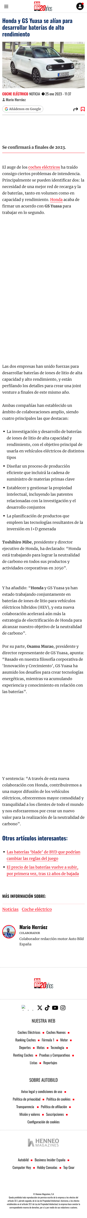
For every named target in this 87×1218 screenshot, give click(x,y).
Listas (33, 1062)
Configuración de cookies (43, 1121)
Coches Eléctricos (29, 1032)
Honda (56, 199)
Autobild (23, 1159)
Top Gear (69, 1167)
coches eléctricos (44, 167)
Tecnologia (57, 1047)
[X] (40, 1008)
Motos (41, 1047)
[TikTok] (47, 1008)
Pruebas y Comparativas (54, 1055)
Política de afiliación (54, 1106)
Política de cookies (58, 1099)
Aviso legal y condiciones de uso (41, 1091)
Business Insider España (50, 1159)
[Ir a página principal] (43, 6)
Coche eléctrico (15, 93)
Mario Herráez (16, 99)
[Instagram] (62, 1008)
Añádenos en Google (25, 109)
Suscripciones (55, 1114)
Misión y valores (29, 1114)
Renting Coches (23, 1055)
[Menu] (6, 6)
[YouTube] (55, 1008)
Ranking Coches (25, 1040)
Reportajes (50, 1062)
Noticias (10, 909)
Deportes (25, 1047)
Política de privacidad (26, 1099)
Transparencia (25, 1106)
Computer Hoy (21, 1167)
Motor (64, 1040)
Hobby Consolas (47, 1167)
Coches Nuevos (56, 1032)
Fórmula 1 (48, 1040)
